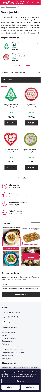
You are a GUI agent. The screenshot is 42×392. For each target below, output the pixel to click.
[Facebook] (4, 322)
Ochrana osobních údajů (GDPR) (13, 353)
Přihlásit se (24, 295)
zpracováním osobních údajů (28, 289)
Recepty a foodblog (8, 332)
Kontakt (4, 335)
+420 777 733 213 (13, 317)
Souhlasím (30, 387)
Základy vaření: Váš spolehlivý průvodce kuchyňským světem (19, 369)
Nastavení (20, 381)
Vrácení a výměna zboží (10, 347)
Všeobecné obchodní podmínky (12, 350)
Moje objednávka (7, 358)
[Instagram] (9, 322)
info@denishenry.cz (13, 312)
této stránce (29, 376)
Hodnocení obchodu (9, 338)
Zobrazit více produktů (20, 65)
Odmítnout (10, 387)
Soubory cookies (7, 355)
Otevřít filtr (8, 80)
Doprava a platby (7, 341)
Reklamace (5, 344)
